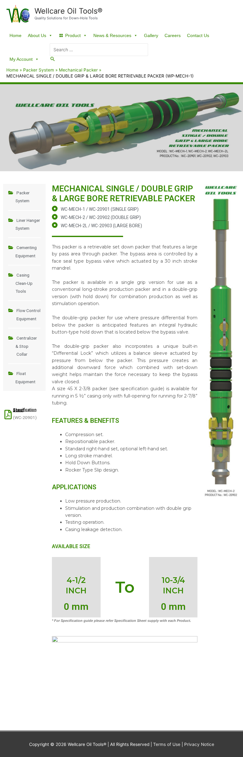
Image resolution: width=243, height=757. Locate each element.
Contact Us (198, 35)
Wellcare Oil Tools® (68, 11)
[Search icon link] (52, 59)
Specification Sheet (24, 410)
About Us (37, 35)
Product (73, 35)
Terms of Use (166, 744)
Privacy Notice (199, 744)
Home (15, 35)
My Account (21, 59)
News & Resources (112, 35)
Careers (173, 35)
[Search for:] (99, 49)
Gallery (151, 35)
